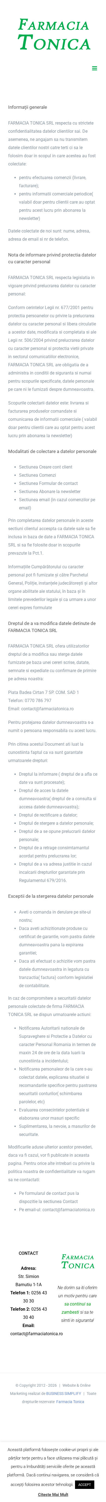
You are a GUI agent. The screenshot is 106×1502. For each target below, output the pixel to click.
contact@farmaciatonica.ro (47, 708)
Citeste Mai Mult (53, 1494)
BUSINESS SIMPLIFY (63, 1393)
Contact (70, 1201)
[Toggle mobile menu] (95, 68)
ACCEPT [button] (84, 1485)
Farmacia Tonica (70, 1402)
